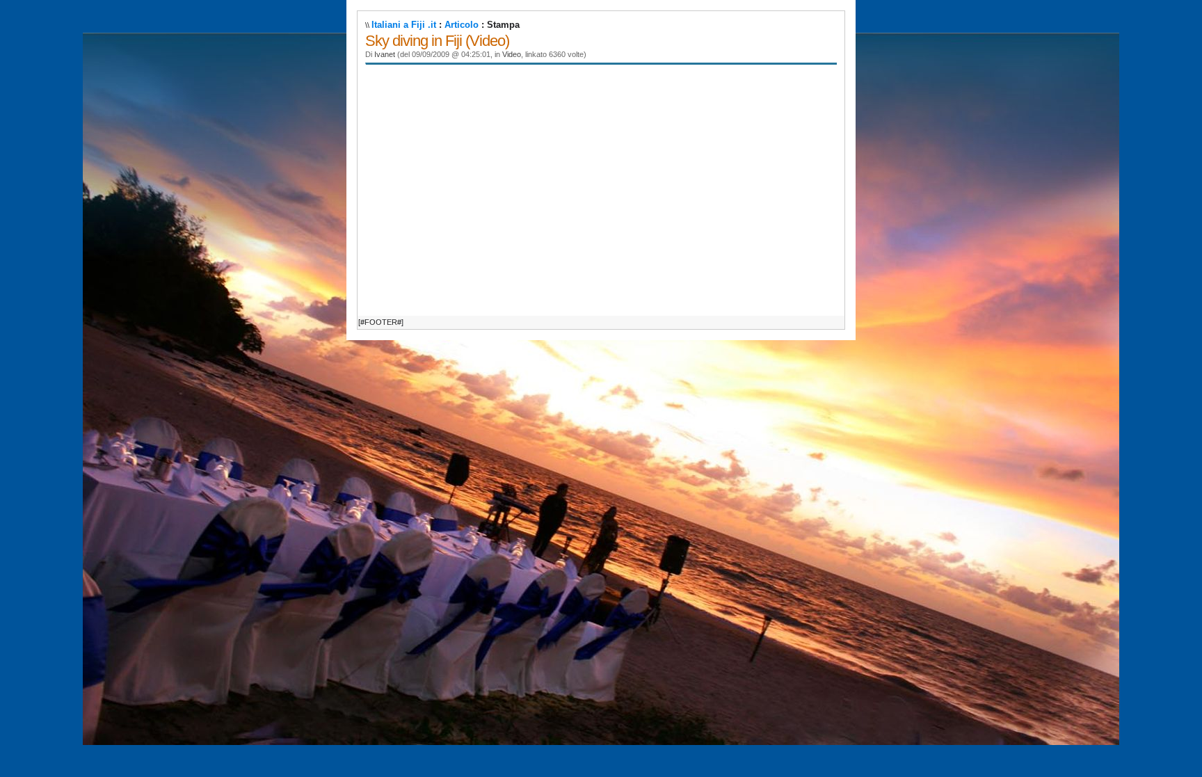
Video (511, 54)
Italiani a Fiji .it (403, 24)
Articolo (461, 24)
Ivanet (384, 54)
